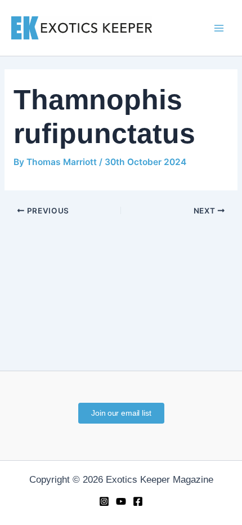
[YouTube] (121, 501)
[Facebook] (138, 501)
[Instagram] (104, 501)
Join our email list (121, 412)
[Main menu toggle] (219, 28)
